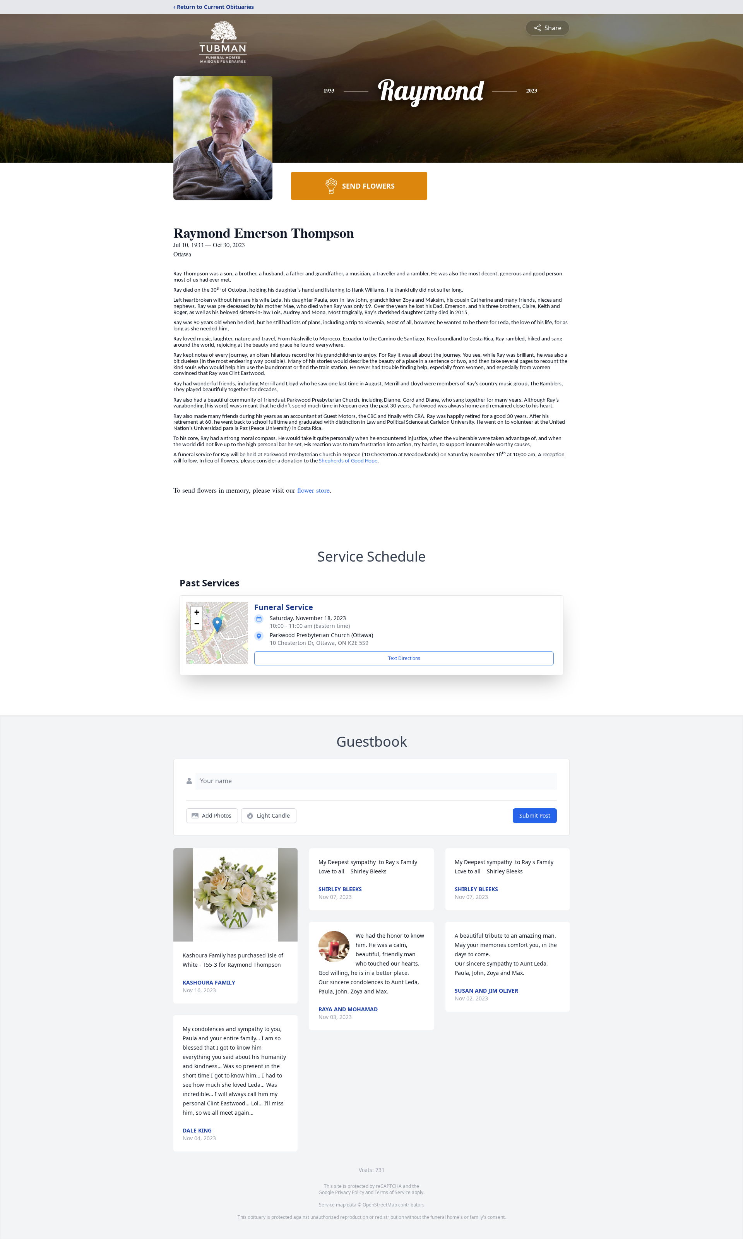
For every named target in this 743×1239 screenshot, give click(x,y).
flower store (313, 490)
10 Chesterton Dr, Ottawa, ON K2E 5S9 (319, 642)
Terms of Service (393, 1192)
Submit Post (534, 815)
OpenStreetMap (380, 1204)
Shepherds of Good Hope (348, 461)
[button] (217, 625)
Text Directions (404, 658)
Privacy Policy (349, 1192)
